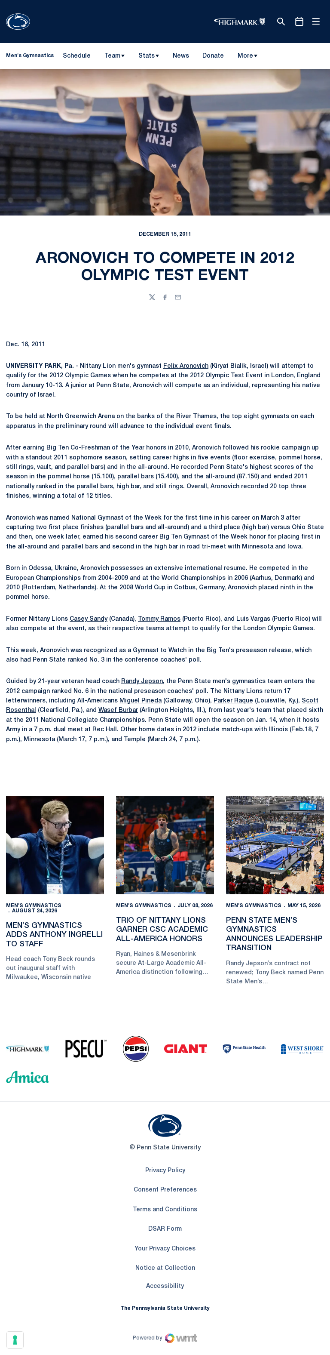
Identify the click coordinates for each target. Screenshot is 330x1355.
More (245, 56)
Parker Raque (233, 701)
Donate (213, 57)
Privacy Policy (165, 1170)
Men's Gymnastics (33, 905)
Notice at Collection (165, 1268)
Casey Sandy (88, 619)
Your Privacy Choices (165, 1249)
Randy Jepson (142, 681)
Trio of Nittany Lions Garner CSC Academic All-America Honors (162, 929)
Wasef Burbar (118, 710)
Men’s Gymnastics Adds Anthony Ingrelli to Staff (54, 935)
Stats (146, 56)
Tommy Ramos (159, 619)
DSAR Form (165, 1229)
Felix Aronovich (185, 366)
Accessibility (165, 1286)
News (181, 56)
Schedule (77, 56)
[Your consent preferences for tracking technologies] (15, 1340)
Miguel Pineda (140, 701)
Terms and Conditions (165, 1210)
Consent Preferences (165, 1190)
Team (112, 56)
